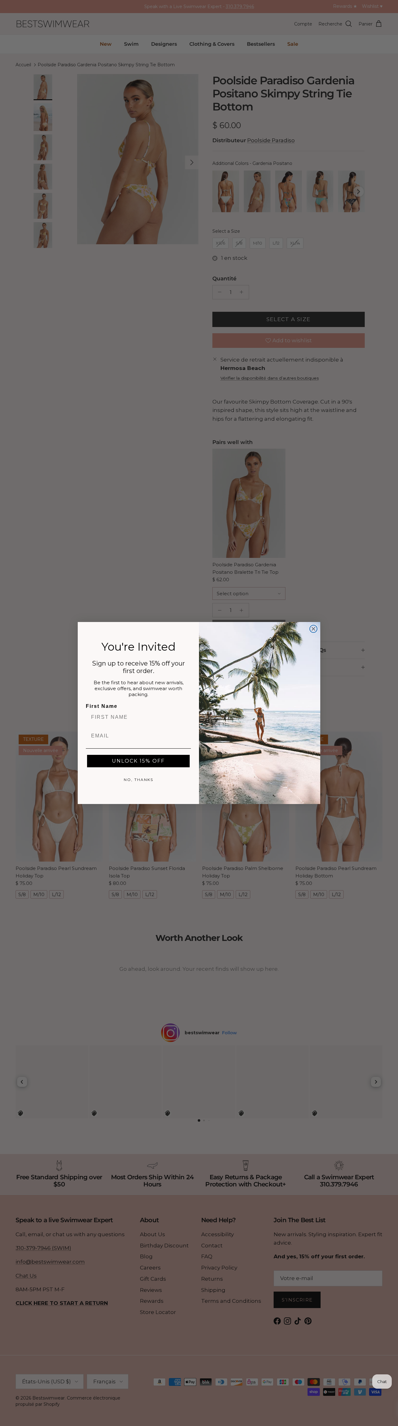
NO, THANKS (138, 779)
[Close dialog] (313, 629)
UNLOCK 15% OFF (138, 761)
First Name (102, 706)
